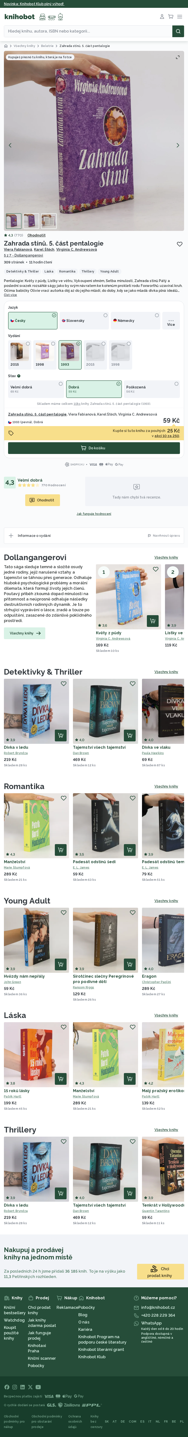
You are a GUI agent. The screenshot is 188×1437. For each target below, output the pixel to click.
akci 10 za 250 (166, 436)
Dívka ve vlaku (156, 747)
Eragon (149, 976)
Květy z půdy (108, 633)
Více (171, 325)
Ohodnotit (36, 235)
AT (115, 1421)
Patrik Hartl (13, 1096)
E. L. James (81, 867)
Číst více (10, 295)
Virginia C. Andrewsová (76, 249)
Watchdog (14, 1320)
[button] (94, 141)
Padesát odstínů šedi (94, 862)
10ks (77, 404)
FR (166, 1421)
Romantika (24, 786)
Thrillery (20, 1129)
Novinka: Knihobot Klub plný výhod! (34, 4)
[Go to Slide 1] (14, 221)
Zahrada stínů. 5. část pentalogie (115, 404)
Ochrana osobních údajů (75, 1422)
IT (150, 1421)
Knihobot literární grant (101, 1349)
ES (142, 1421)
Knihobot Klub (92, 1357)
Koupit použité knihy (11, 1333)
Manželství (14, 862)
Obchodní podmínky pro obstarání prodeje (47, 1422)
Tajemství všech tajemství (99, 747)
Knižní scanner (42, 1358)
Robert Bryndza (16, 753)
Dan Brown (81, 753)
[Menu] (179, 16)
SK (107, 1421)
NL (158, 1421)
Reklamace (67, 1307)
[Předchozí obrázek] (10, 145)
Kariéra (85, 1329)
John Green (12, 982)
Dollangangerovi (35, 557)
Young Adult (27, 900)
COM (132, 1421)
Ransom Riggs (83, 987)
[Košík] (170, 16)
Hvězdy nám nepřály (24, 976)
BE (174, 1421)
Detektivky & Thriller (43, 671)
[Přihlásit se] (162, 16)
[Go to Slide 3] (49, 221)
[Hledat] (178, 31)
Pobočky (36, 1365)
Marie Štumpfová (17, 867)
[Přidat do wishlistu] (179, 244)
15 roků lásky (17, 1090)
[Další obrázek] (177, 145)
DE (123, 1421)
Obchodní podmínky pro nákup (14, 1422)
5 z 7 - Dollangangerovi (23, 255)
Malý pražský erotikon (164, 1090)
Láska (15, 1015)
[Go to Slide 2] (31, 221)
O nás (83, 1322)
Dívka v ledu (16, 747)
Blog (82, 1315)
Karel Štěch (44, 249)
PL (182, 1421)
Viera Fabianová (18, 249)
